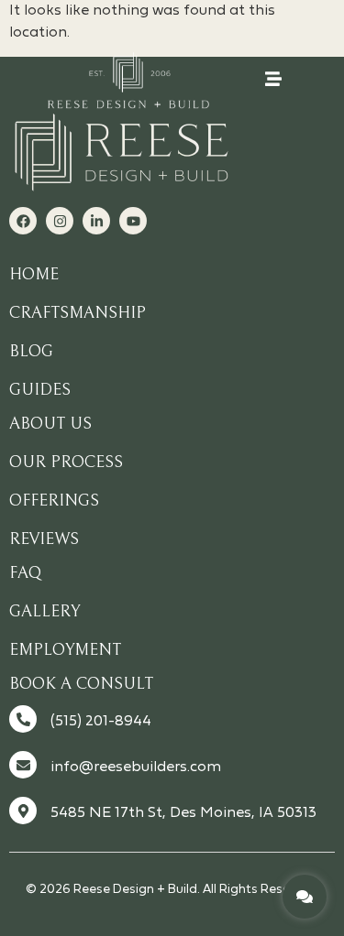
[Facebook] (23, 220)
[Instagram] (59, 220)
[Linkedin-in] (96, 220)
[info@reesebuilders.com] (23, 764)
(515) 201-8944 (100, 721)
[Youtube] (133, 220)
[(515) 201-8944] (23, 719)
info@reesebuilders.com (135, 767)
